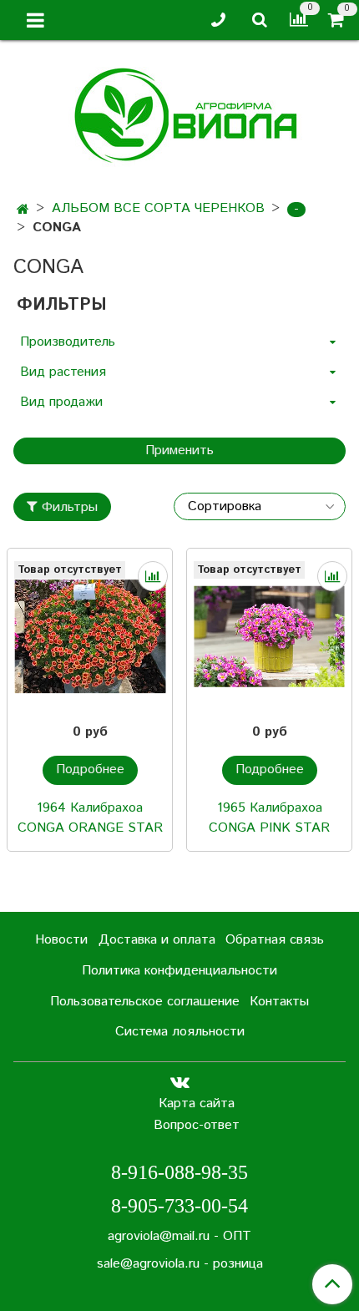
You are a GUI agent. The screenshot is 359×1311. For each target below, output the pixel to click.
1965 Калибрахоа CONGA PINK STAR (269, 818)
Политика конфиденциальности (179, 970)
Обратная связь (274, 939)
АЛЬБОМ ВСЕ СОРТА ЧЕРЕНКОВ (158, 208)
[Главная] (23, 210)
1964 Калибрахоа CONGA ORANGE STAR (90, 818)
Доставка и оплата (157, 939)
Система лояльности (180, 1031)
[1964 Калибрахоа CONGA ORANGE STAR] (89, 636)
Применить (179, 450)
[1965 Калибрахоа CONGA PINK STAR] (269, 636)
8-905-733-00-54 (179, 1206)
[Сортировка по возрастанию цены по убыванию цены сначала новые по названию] (260, 506)
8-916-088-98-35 (179, 1172)
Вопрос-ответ (197, 1125)
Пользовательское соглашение (145, 1001)
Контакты (279, 1001)
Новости (61, 939)
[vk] (180, 1082)
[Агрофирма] (180, 113)
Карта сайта (197, 1103)
